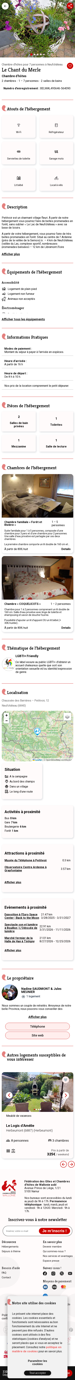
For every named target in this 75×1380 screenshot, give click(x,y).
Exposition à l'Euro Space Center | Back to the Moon (22, 916)
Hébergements (5, 6)
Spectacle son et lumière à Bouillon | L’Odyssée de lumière (21, 928)
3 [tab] (38, 55)
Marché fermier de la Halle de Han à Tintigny (20, 939)
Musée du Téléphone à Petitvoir (26, 860)
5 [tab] (44, 55)
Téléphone (37, 1026)
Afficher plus (11, 254)
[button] (37, 731)
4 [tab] (41, 55)
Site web (38, 1035)
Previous (8, 496)
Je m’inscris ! (54, 1231)
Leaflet (38, 759)
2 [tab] (35, 55)
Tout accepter (37, 1372)
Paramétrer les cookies (37, 1362)
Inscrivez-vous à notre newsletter (37, 1219)
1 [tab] (32, 55)
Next (67, 496)
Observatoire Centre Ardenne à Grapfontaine (26, 869)
